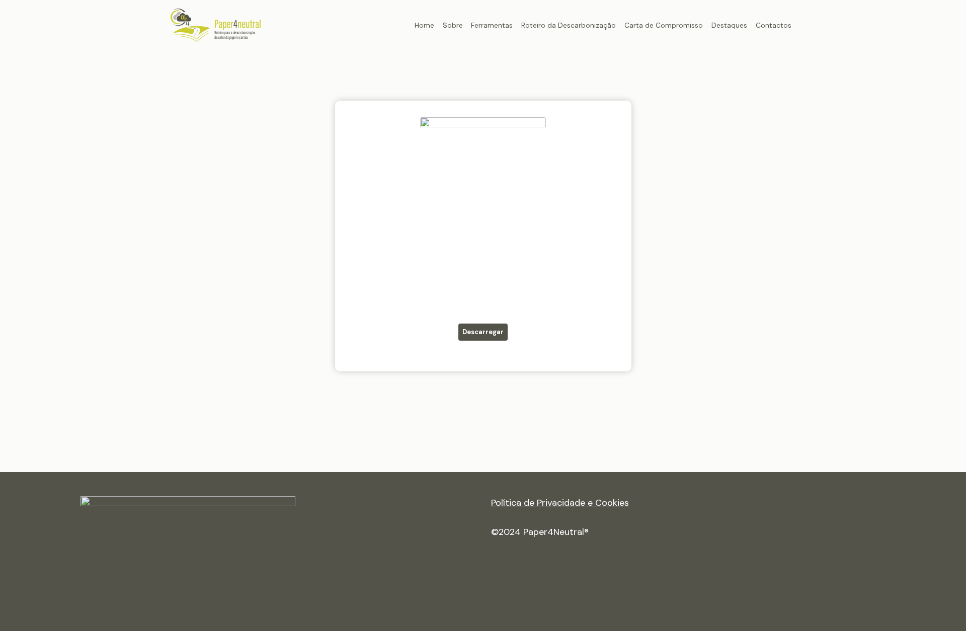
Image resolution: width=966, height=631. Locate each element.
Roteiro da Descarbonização (568, 25)
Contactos (773, 25)
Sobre (453, 25)
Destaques (729, 25)
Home (424, 25)
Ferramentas (492, 25)
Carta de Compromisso (663, 25)
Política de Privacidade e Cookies (560, 503)
